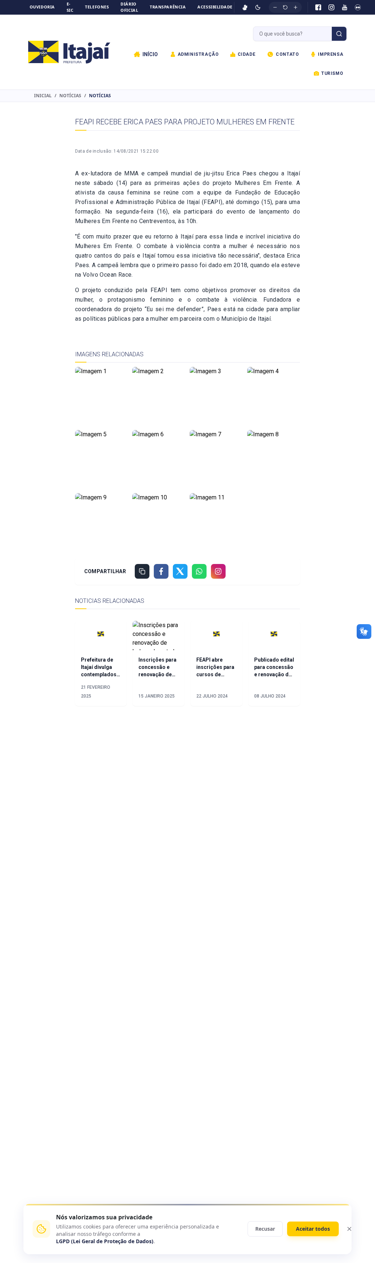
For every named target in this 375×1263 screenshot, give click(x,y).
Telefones (97, 7)
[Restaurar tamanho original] (285, 7)
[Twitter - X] (180, 571)
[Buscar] (339, 34)
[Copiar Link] (142, 571)
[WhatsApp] (199, 571)
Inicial (43, 96)
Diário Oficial (129, 7)
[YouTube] (344, 7)
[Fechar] (349, 1229)
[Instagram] (331, 7)
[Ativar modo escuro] (258, 7)
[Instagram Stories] (218, 571)
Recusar (265, 1228)
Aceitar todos (313, 1228)
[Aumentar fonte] (295, 7)
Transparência (168, 7)
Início (150, 54)
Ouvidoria (42, 7)
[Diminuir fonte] (275, 7)
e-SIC (70, 7)
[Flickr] (357, 7)
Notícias (70, 96)
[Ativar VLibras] (245, 7)
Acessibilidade (215, 7)
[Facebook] (318, 7)
